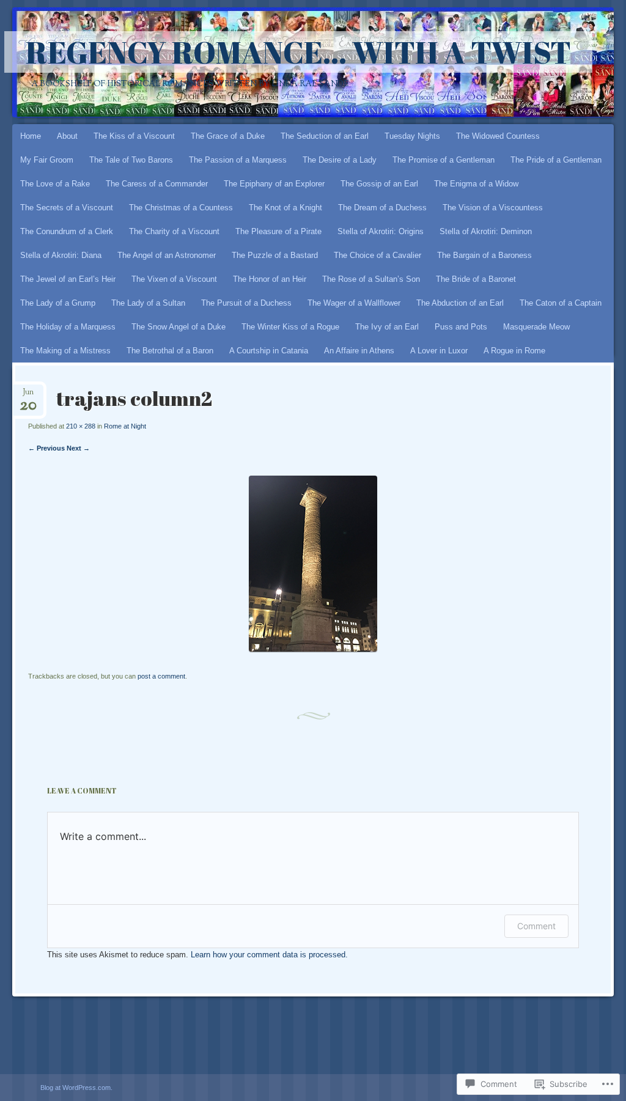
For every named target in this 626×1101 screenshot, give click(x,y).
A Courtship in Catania (268, 350)
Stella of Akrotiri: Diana (60, 255)
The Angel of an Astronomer (166, 255)
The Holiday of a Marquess (68, 326)
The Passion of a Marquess (238, 159)
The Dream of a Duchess (382, 207)
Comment (536, 926)
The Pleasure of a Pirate (278, 231)
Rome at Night (125, 426)
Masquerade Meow (536, 326)
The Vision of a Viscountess (493, 207)
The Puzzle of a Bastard (275, 255)
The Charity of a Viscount (174, 231)
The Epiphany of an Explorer (274, 183)
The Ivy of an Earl (387, 326)
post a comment (161, 676)
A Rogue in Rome (514, 350)
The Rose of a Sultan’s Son (371, 279)
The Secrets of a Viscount (66, 207)
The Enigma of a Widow (476, 183)
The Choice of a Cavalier (377, 255)
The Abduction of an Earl (460, 302)
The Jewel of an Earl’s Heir (68, 279)
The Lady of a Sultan (148, 302)
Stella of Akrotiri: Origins (380, 231)
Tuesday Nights (412, 136)
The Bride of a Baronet (476, 279)
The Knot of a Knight (285, 207)
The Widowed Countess (498, 136)
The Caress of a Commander (157, 183)
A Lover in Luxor (439, 350)
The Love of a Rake (55, 183)
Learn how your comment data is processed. (269, 954)
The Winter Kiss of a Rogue (290, 326)
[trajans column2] (313, 649)
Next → (78, 448)
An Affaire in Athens (359, 350)
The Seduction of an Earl (325, 136)
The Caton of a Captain (561, 302)
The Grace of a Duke (228, 136)
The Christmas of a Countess (181, 207)
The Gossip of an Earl (379, 183)
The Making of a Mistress (65, 350)
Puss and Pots (461, 326)
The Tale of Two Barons (131, 159)
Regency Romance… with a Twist (298, 52)
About (67, 136)
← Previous (46, 448)
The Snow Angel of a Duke (178, 326)
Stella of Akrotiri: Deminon (486, 231)
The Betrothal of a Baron (170, 350)
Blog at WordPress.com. (76, 1087)
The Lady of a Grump (57, 302)
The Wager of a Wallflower (353, 302)
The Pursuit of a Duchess (246, 302)
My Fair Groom (46, 159)
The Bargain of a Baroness (484, 255)
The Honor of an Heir (269, 279)
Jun (28, 396)
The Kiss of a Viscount (134, 136)
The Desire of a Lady (340, 159)
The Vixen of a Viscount (174, 279)
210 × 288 (80, 426)
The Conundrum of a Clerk (66, 231)
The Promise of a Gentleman (443, 159)
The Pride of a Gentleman (556, 159)
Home (30, 136)
